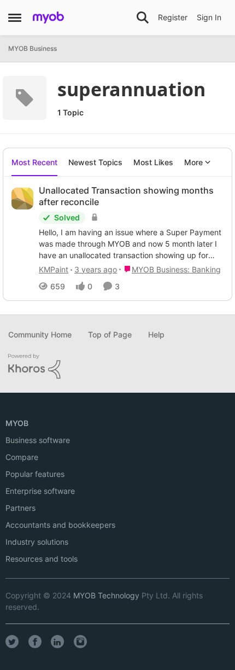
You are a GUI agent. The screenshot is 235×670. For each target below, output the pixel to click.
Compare (21, 457)
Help (156, 334)
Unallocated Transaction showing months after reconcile (126, 196)
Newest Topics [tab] (95, 162)
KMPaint (53, 269)
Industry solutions (36, 541)
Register (172, 17)
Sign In (209, 17)
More (193, 162)
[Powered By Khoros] (117, 366)
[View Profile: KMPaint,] (22, 198)
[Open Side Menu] (15, 17)
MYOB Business (32, 48)
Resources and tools (41, 558)
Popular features (34, 474)
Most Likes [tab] (153, 162)
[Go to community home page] (48, 17)
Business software (37, 440)
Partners (20, 507)
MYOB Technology (106, 595)
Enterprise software (40, 491)
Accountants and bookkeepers (60, 524)
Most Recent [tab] (34, 162)
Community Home (40, 334)
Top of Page (110, 334)
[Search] (142, 17)
